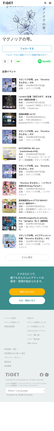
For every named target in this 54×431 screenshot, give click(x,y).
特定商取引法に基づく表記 (14, 353)
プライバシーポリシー (13, 357)
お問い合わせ (32, 343)
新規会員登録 (9, 326)
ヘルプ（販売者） (34, 339)
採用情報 (7, 366)
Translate (28, 395)
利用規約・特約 (10, 349)
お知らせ (30, 318)
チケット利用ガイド (12, 322)
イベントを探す (10, 318)
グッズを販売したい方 (35, 326)
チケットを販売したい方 (36, 322)
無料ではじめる (27, 292)
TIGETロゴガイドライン (36, 331)
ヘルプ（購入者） (34, 335)
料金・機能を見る (27, 300)
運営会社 (7, 362)
